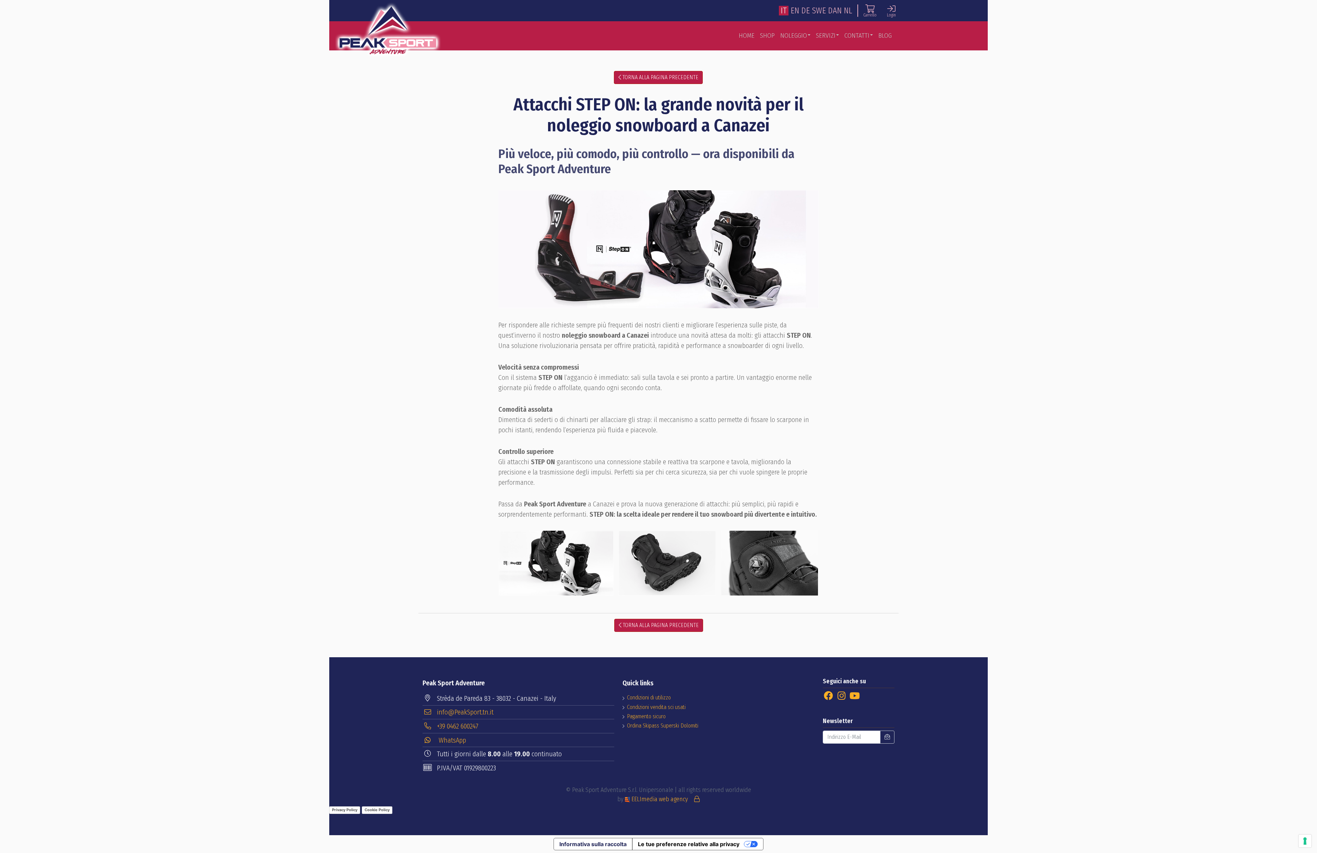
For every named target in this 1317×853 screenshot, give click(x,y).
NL (848, 10)
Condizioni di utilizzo (649, 697)
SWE (819, 10)
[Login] (697, 799)
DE (805, 10)
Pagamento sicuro (646, 716)
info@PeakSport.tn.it (465, 712)
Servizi (825, 35)
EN (795, 10)
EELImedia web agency (659, 799)
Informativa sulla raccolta (593, 844)
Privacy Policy (344, 809)
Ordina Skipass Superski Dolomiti (662, 725)
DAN (835, 10)
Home (747, 35)
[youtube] (854, 696)
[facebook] (828, 696)
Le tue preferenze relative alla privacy (688, 844)
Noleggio (793, 35)
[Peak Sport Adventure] (387, 30)
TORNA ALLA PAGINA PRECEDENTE (659, 77)
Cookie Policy (377, 809)
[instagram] (841, 696)
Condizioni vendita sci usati (656, 707)
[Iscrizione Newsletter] (887, 737)
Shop (767, 35)
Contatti (856, 35)
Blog (885, 35)
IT (784, 10)
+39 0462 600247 (457, 726)
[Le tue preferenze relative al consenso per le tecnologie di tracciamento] (1305, 841)
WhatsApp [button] (451, 740)
